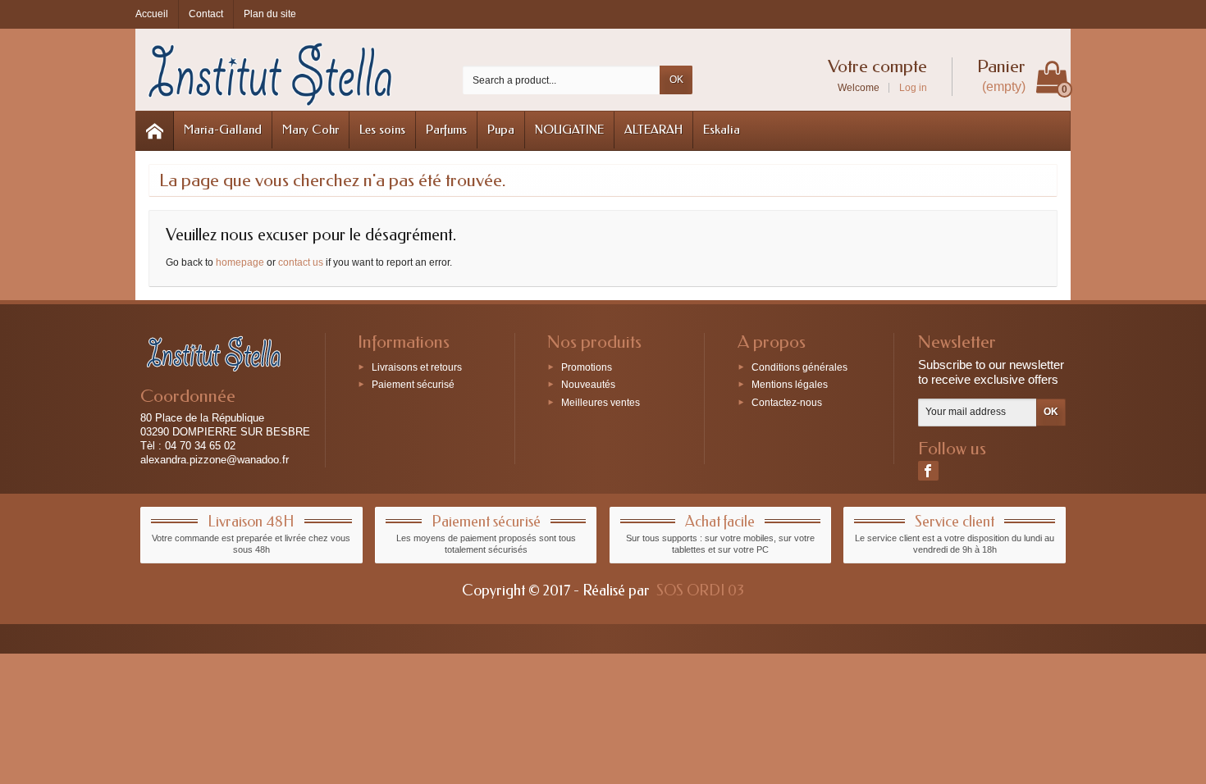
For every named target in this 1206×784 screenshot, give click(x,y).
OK (676, 79)
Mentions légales (789, 384)
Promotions (586, 366)
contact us (300, 262)
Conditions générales (799, 366)
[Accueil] (155, 131)
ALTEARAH (653, 129)
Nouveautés (588, 384)
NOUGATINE (569, 129)
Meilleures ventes (600, 402)
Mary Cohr (310, 129)
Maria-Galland (223, 129)
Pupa (500, 129)
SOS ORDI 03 (700, 590)
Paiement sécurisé (413, 384)
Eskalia (721, 129)
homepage (240, 262)
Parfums (446, 129)
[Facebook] (928, 471)
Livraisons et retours (417, 366)
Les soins (382, 129)
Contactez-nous (786, 402)
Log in (913, 88)
